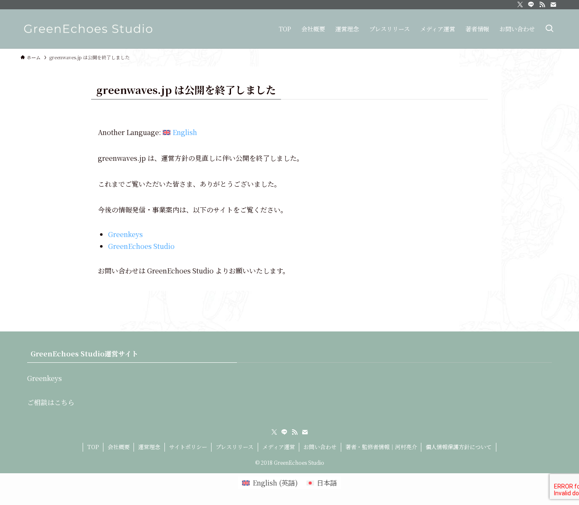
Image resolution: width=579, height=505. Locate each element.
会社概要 (119, 447)
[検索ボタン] (549, 28)
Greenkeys (125, 234)
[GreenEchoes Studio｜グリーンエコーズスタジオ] (88, 28)
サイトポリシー (188, 447)
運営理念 (149, 447)
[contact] (553, 4)
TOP (93, 447)
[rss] (542, 4)
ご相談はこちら (51, 402)
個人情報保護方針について (459, 447)
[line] (531, 4)
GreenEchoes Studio (141, 246)
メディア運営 (278, 447)
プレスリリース (234, 447)
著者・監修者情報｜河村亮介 (381, 447)
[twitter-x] (520, 4)
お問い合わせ (320, 447)
